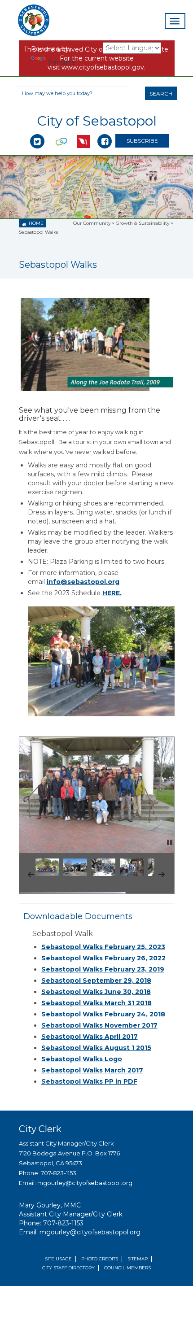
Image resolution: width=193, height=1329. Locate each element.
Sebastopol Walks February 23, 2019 (102, 969)
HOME (33, 223)
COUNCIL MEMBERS (127, 1268)
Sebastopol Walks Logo (81, 1059)
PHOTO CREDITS (99, 1259)
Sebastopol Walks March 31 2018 (96, 1003)
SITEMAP (137, 1259)
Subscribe (142, 140)
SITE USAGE (58, 1259)
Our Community (91, 223)
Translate (61, 62)
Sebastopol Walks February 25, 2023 (103, 947)
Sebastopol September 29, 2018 (96, 980)
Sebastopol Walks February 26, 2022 (103, 958)
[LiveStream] (83, 132)
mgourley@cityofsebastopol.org (84, 1182)
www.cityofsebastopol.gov (102, 67)
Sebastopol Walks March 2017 (92, 1070)
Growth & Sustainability (142, 223)
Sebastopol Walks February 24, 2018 (103, 1014)
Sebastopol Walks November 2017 (99, 1025)
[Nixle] (61, 132)
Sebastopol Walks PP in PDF (89, 1081)
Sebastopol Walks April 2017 (89, 1037)
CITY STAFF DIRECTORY (68, 1268)
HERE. (112, 593)
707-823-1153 (58, 1172)
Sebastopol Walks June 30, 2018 (96, 992)
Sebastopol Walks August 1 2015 (96, 1048)
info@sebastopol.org (83, 582)
